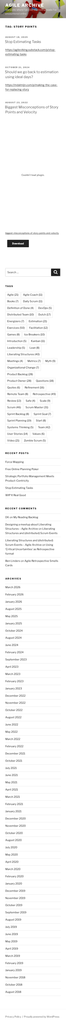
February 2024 (14, 652)
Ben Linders (12, 561)
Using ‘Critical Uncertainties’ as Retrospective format (29, 549)
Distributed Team (20, 314)
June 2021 (11, 775)
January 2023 (13, 688)
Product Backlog (20, 374)
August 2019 (13, 919)
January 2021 (13, 811)
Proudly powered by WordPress (41, 1016)
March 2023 (12, 674)
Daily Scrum (32, 301)
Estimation (38, 321)
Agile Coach (32, 294)
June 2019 (11, 934)
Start (41, 420)
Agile (12, 294)
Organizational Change (23, 367)
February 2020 (14, 876)
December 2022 (15, 695)
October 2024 (14, 630)
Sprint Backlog (18, 414)
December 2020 (15, 818)
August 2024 (13, 637)
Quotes (13, 387)
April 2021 (11, 789)
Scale (45, 400)
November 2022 (15, 702)
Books (12, 301)
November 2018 (15, 977)
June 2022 (11, 724)
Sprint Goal (42, 414)
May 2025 (11, 616)
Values (38, 433)
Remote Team (17, 394)
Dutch (44, 314)
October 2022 (14, 710)
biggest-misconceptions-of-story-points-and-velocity (32, 233)
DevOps (45, 308)
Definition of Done (20, 308)
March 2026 (12, 587)
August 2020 (13, 840)
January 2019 (13, 970)
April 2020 (11, 861)
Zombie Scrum (35, 440)
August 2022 (13, 717)
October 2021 (13, 760)
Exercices (16, 327)
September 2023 (16, 659)
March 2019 (12, 955)
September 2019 (15, 912)
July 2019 (11, 927)
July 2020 (11, 847)
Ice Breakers (34, 334)
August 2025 (13, 609)
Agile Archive (24, 5)
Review (14, 400)
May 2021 (11, 782)
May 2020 (11, 854)
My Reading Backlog (25, 517)
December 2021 (15, 753)
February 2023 (14, 681)
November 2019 (15, 898)
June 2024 (11, 645)
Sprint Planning (19, 420)
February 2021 (14, 804)
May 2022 (11, 731)
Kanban (38, 341)
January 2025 (13, 623)
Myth (50, 361)
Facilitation (38, 327)
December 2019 (15, 890)
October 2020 (14, 833)
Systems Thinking (20, 427)
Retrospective (44, 394)
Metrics (34, 361)
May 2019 (11, 941)
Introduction (16, 341)
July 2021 (11, 768)
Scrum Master (37, 407)
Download (18, 243)
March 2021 (12, 796)
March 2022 (12, 739)
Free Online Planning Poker (22, 469)
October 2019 (13, 905)
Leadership (16, 347)
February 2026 (14, 594)
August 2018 (13, 992)
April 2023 (11, 666)
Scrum (14, 407)
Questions (45, 380)
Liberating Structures (23, 354)
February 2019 (14, 963)
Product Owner (19, 380)
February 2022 (14, 746)
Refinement (34, 387)
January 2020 (13, 883)
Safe (30, 400)
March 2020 (12, 869)
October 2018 (13, 984)
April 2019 (11, 948)
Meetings (15, 361)
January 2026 (13, 601)
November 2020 (15, 825)
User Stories (17, 433)
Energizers (15, 321)
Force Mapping (14, 462)
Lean (34, 347)
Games (13, 334)
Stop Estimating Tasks (23, 42)
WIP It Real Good (15, 495)
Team (44, 427)
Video (13, 440)
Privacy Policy (13, 1016)
